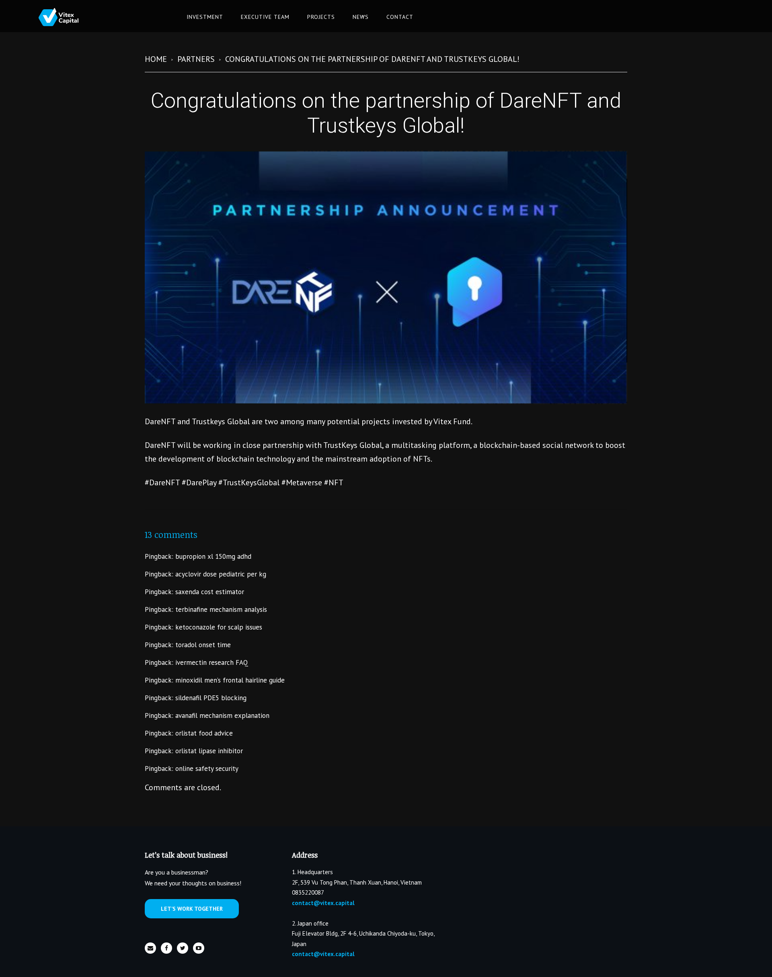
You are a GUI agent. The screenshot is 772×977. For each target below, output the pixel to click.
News (361, 16)
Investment (205, 16)
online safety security (206, 768)
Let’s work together (192, 908)
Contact (399, 16)
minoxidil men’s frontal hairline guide (230, 680)
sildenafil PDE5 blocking (210, 697)
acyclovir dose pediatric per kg (220, 574)
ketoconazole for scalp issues (218, 627)
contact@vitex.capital (323, 903)
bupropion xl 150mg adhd (213, 556)
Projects (321, 16)
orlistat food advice (204, 733)
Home (156, 59)
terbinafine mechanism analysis (221, 609)
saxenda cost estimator (209, 591)
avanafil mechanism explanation (222, 715)
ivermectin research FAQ (211, 662)
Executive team (265, 16)
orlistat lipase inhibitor (209, 750)
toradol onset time (203, 644)
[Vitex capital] (65, 17)
